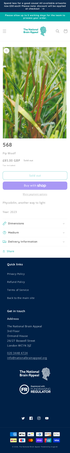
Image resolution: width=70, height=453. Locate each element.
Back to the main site (21, 298)
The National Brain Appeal (29, 447)
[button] (4, 31)
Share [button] (10, 251)
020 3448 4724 (17, 353)
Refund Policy (16, 282)
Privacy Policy (16, 274)
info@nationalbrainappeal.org (27, 358)
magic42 (54, 447)
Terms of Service (18, 290)
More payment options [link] (35, 194)
